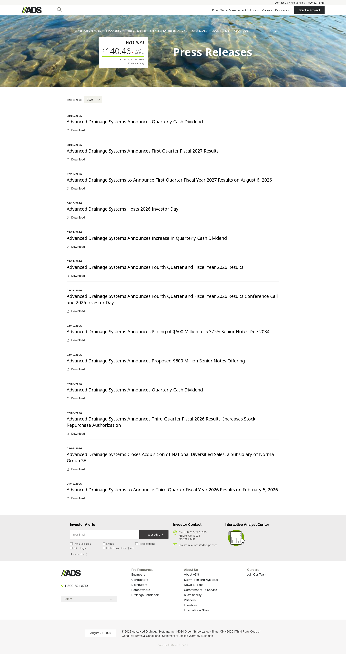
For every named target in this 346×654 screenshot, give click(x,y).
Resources (282, 10)
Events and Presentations (168, 30)
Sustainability (193, 595)
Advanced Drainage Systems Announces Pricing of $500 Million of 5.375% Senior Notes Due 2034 (168, 331)
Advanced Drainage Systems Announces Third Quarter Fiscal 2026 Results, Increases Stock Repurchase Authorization (161, 422)
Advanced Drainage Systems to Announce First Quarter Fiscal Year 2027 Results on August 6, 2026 (169, 180)
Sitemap (207, 635)
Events (110, 544)
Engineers (138, 574)
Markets (266, 10)
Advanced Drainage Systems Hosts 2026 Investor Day (122, 209)
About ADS (191, 574)
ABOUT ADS (241, 30)
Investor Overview (88, 30)
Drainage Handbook (145, 595)
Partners (190, 600)
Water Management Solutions (239, 10)
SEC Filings (80, 548)
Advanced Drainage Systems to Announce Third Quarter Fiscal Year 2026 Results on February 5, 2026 (172, 489)
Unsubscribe (77, 554)
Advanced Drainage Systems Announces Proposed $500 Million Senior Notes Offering (156, 361)
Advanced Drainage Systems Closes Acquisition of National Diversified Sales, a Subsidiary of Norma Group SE (170, 457)
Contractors (139, 580)
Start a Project (309, 10)
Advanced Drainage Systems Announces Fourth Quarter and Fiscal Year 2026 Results (155, 267)
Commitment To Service (200, 590)
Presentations (147, 544)
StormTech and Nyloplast (201, 580)
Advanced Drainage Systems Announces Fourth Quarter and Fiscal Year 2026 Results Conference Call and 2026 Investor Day (172, 299)
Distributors (139, 585)
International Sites (196, 610)
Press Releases (137, 30)
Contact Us (281, 2)
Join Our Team (257, 574)
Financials (199, 30)
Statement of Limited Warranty (181, 635)
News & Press (193, 585)
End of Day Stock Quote (120, 548)
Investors (190, 605)
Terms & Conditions (147, 635)
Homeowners (140, 590)
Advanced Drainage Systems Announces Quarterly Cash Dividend (135, 121)
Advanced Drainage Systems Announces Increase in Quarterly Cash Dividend (147, 238)
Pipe (215, 10)
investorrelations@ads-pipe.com (198, 545)
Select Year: (74, 99)
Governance (220, 30)
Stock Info (113, 30)
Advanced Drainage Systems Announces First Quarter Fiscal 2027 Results (143, 151)
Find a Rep (297, 2)
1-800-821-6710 (315, 2)
